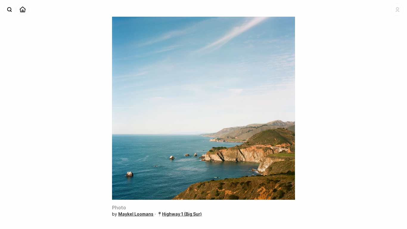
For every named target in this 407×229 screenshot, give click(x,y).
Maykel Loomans (135, 213)
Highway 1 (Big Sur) (182, 213)
